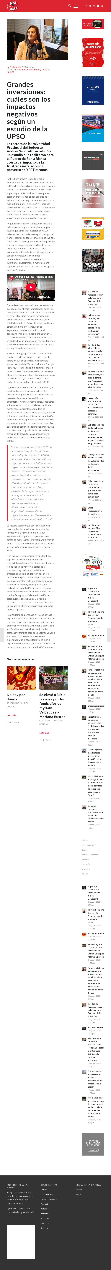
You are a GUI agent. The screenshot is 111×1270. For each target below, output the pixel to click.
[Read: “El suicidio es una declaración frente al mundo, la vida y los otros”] (84, 613)
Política (10, 71)
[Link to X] (90, 6)
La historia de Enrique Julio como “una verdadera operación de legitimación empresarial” (94, 324)
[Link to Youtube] (98, 6)
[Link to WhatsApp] (102, 6)
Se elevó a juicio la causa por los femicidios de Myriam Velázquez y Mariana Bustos (96, 652)
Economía (86, 864)
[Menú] (74, 6)
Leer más (11, 715)
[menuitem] (68, 6)
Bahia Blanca (33, 69)
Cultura (85, 850)
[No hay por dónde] (21, 678)
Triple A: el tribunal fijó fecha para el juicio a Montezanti (94, 594)
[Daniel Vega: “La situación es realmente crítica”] (2, 635)
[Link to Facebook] (86, 6)
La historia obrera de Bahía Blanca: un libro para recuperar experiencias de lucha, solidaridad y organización (96, 434)
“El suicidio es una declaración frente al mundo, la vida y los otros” (96, 618)
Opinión (10, 707)
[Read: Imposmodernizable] (84, 707)
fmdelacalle (15, 67)
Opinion (85, 874)
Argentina (86, 869)
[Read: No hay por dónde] (84, 636)
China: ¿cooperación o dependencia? (95, 510)
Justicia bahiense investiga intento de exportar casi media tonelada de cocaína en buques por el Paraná (96, 785)
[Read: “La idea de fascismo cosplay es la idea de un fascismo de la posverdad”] (84, 292)
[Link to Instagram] (94, 6)
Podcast (44, 1204)
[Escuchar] (93, 27)
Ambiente (21, 69)
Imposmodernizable (97, 706)
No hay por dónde (96, 635)
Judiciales (57, 720)
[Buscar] (68, 6)
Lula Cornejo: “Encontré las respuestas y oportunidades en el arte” (95, 531)
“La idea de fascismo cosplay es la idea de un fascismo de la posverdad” (95, 298)
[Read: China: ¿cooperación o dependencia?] (84, 508)
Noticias (45, 69)
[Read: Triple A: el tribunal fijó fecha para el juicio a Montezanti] (84, 589)
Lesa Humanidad (89, 845)
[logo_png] (13, 6)
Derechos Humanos (90, 855)
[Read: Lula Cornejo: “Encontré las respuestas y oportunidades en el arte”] (84, 526)
